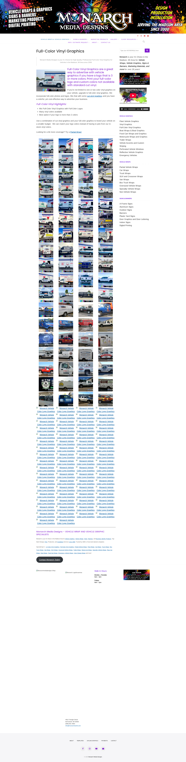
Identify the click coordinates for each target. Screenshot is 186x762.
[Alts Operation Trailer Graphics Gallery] (66, 259)
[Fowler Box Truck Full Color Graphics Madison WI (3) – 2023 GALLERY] (85, 155)
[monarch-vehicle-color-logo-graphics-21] (105, 487)
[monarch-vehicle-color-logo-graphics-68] (66, 415)
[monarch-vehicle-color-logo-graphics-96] (105, 319)
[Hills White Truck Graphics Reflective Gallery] (46, 274)
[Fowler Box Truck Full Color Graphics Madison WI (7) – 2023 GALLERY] (105, 155)
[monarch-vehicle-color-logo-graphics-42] (105, 454)
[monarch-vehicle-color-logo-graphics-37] (46, 467)
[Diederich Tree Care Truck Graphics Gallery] (66, 274)
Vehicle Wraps (79, 539)
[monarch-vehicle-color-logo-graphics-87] (105, 349)
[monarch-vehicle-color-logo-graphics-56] (66, 435)
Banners (90, 539)
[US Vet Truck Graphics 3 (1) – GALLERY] (85, 200)
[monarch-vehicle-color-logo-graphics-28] (66, 481)
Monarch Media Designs (95, 757)
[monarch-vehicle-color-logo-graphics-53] (46, 441)
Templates (80, 740)
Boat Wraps (44, 553)
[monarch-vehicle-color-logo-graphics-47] (86, 448)
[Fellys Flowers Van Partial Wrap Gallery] (105, 289)
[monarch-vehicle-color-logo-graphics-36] (66, 467)
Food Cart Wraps (53, 553)
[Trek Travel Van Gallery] (105, 244)
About (94, 42)
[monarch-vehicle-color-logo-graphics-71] (86, 408)
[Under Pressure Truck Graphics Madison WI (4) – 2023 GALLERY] (46, 170)
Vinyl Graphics (126, 124)
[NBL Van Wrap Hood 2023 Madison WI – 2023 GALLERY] (85, 170)
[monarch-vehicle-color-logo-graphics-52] (66, 441)
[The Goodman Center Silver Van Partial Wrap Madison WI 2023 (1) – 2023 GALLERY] (85, 140)
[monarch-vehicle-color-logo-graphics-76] (66, 393)
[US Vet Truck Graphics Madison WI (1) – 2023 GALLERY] (66, 155)
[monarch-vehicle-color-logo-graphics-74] (105, 393)
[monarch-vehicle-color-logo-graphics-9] (86, 514)
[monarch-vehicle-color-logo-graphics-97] (85, 319)
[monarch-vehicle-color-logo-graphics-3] (46, 520)
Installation (60, 542)
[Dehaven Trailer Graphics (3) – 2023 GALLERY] (105, 185)
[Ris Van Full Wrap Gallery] (85, 229)
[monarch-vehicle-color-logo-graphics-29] (46, 481)
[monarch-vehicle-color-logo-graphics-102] (66, 304)
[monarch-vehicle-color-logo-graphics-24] (46, 487)
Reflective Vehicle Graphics (131, 152)
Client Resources (128, 39)
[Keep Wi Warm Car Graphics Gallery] (105, 259)
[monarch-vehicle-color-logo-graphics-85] (66, 364)
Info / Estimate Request (78, 42)
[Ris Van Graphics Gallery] (85, 214)
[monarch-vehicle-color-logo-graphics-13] (105, 500)
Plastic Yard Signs (127, 216)
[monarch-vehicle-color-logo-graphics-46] (105, 448)
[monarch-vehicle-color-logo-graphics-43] (86, 454)
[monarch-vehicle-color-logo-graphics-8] (86, 507)
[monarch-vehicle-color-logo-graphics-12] (46, 507)
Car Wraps (98, 547)
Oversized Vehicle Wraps (66, 550)
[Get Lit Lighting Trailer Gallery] (105, 229)
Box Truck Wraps (127, 183)
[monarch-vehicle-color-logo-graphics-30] (105, 474)
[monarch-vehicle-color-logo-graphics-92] (105, 334)
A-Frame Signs (126, 204)
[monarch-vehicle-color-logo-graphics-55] (86, 435)
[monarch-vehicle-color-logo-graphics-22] (86, 487)
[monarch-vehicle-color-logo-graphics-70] (105, 408)
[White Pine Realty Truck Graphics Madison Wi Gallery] (85, 274)
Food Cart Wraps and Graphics (133, 134)
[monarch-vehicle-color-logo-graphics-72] (66, 408)
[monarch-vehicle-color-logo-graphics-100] (105, 304)
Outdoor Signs (126, 210)
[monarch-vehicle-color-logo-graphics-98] (66, 319)
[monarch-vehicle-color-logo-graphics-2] (105, 514)
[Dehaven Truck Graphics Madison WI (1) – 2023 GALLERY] (85, 185)
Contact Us (105, 42)
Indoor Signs (125, 222)
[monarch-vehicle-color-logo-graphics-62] (105, 421)
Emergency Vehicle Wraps (65, 553)
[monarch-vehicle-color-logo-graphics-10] (66, 507)
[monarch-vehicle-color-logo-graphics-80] (66, 378)
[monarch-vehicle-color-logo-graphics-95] (46, 334)
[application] (135, 109)
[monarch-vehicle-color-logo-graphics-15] (66, 500)
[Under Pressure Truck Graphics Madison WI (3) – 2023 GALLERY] (66, 170)
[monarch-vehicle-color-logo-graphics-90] (66, 349)
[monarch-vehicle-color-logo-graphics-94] (66, 334)
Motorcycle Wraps (87, 550)
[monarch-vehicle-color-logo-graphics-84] (85, 364)
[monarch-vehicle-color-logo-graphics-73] (46, 408)
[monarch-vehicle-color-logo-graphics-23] (66, 487)
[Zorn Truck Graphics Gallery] (85, 289)
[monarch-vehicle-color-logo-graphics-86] (46, 364)
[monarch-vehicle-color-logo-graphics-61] (46, 428)
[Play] (122, 109)
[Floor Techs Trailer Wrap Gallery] (66, 289)
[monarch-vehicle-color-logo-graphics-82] (105, 364)
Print (46, 542)
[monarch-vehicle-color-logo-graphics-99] (46, 319)
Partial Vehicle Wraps (81, 547)
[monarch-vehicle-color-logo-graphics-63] (86, 421)
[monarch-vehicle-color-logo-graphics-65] (46, 421)
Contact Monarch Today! (49, 560)
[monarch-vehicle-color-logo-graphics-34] (105, 467)
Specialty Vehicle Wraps (99, 550)
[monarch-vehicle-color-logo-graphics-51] (86, 441)
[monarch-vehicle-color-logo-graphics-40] (66, 461)
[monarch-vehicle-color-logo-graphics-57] (46, 435)
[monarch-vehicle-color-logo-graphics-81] (46, 378)
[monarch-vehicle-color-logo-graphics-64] (66, 421)
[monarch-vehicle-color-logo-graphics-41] (46, 461)
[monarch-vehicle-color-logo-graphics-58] (105, 428)
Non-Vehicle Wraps (128, 192)
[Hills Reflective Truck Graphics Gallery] (105, 214)
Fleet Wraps (91, 547)
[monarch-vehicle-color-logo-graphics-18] (86, 494)
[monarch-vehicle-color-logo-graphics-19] (66, 494)
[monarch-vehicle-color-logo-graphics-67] (86, 415)
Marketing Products (99, 39)
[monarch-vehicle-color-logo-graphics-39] (86, 461)
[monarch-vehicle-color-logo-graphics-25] (105, 481)
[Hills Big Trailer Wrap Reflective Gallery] (46, 304)
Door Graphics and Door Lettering (134, 219)
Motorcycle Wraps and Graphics (133, 137)
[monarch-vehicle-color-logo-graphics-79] (85, 378)
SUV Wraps (54, 550)
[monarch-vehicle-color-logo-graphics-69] (46, 415)
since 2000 (72, 542)
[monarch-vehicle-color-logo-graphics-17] (105, 494)
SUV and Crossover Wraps (131, 176)
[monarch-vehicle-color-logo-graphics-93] (85, 334)
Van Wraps (47, 550)
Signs (85, 539)
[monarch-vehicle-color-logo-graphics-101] (85, 304)
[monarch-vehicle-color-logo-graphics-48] (66, 448)
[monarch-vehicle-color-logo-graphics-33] (46, 474)
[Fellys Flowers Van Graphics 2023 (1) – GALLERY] (66, 200)
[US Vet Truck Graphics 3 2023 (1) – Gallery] (46, 214)
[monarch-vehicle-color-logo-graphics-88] (85, 349)
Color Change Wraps (79, 553)
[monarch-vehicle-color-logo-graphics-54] (105, 435)
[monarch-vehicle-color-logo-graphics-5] (66, 514)
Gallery (114, 39)
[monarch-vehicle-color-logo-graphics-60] (66, 428)
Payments (104, 740)
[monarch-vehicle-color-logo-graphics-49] (46, 448)
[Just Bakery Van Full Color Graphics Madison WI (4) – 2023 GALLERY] (105, 140)
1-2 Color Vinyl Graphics (52, 547)
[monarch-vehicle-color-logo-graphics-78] (105, 378)
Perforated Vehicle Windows (132, 149)
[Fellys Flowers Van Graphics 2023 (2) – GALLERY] (46, 200)
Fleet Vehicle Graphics (129, 121)
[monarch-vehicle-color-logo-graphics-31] (86, 474)
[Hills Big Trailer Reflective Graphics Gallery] (85, 259)
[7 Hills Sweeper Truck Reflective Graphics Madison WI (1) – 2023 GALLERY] (105, 170)
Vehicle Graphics (70, 539)
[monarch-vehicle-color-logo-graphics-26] (46, 514)
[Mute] (142, 109)
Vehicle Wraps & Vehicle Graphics (55, 39)
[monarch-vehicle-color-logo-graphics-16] (46, 500)
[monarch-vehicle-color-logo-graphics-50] (105, 441)
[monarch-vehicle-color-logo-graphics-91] (46, 349)
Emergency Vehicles (128, 155)
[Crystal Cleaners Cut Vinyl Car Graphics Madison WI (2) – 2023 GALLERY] (46, 185)
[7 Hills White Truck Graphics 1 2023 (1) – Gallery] (105, 200)
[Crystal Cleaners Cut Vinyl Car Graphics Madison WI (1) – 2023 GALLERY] (66, 185)
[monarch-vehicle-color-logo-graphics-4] (66, 520)
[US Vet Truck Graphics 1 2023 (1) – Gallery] (66, 214)
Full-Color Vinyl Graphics (67, 547)
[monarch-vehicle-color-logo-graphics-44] (66, 454)
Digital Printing (126, 225)
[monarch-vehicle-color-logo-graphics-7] (105, 507)
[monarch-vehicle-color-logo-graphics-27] (86, 481)
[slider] (146, 109)
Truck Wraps (105, 547)
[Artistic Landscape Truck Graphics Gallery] (46, 259)
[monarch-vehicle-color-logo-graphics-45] (46, 454)
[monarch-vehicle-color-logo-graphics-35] (86, 467)
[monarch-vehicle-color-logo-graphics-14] (86, 500)
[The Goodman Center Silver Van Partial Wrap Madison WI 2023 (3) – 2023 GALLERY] (66, 140)
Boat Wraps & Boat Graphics (132, 130)
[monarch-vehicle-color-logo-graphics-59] (86, 428)
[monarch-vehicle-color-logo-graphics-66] (105, 415)
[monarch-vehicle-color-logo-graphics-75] (85, 393)
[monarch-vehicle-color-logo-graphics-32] (66, 474)
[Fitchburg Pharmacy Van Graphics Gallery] (46, 289)
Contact (113, 740)
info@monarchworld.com (73, 725)
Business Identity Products (103, 539)
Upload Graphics (92, 740)
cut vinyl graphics (94, 96)
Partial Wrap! (76, 132)
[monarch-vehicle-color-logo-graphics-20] (46, 494)
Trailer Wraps (77, 550)
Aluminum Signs (126, 207)
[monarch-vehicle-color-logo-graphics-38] (105, 461)
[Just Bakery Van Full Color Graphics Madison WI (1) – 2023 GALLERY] (46, 155)
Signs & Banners (80, 39)
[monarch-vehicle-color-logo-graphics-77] (46, 393)
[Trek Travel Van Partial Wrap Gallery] (85, 244)
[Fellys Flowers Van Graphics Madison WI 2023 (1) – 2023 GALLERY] (46, 140)
